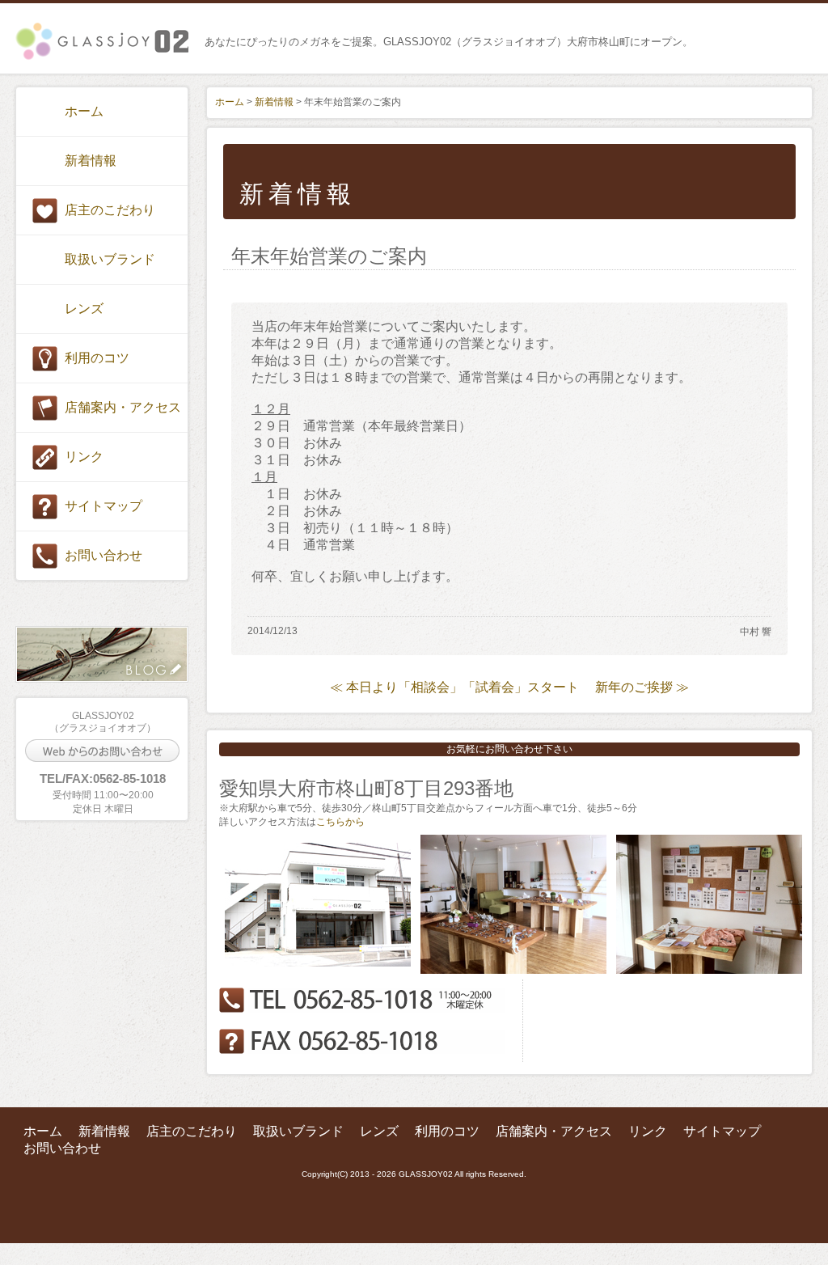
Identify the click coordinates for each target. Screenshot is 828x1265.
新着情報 (90, 160)
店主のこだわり (110, 210)
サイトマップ (103, 506)
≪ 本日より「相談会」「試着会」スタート (454, 687)
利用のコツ (97, 358)
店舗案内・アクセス (123, 407)
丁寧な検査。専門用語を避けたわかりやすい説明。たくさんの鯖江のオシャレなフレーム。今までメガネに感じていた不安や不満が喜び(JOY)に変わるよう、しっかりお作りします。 (101, 41)
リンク (84, 456)
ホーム (84, 111)
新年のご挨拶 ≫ (642, 687)
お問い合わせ (103, 555)
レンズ (84, 308)
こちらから (340, 821)
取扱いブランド (110, 259)
